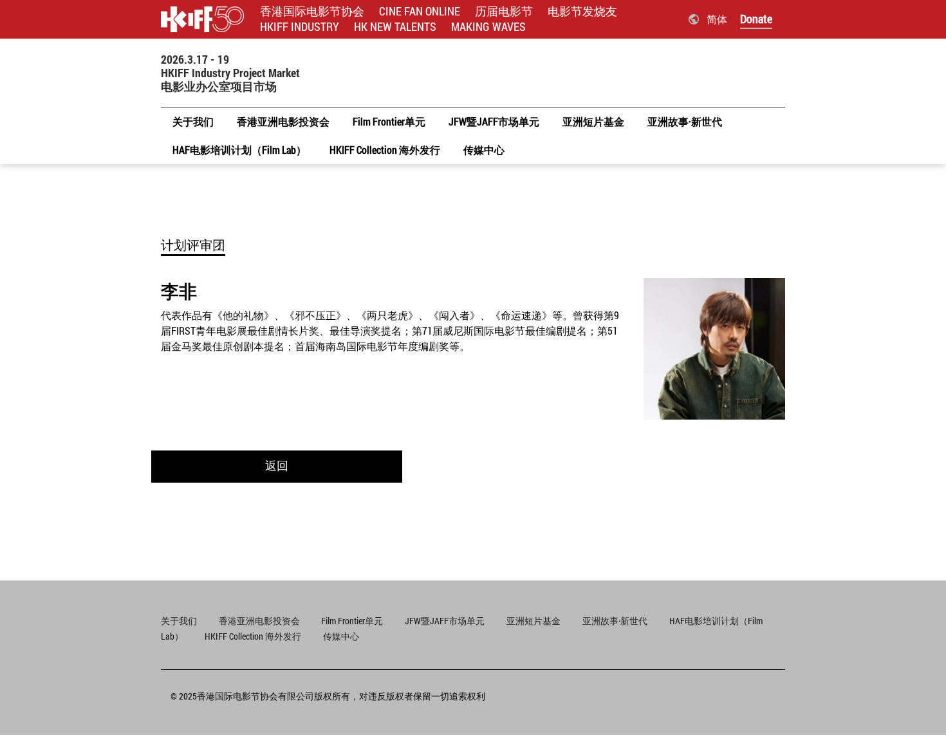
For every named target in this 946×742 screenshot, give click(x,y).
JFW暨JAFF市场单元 (445, 621)
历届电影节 (504, 11)
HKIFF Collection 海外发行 (253, 636)
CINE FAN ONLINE (419, 11)
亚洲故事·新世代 (614, 621)
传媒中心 (341, 636)
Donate (756, 18)
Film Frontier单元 (352, 621)
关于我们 (179, 621)
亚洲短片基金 (533, 621)
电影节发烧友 (582, 11)
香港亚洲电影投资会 (260, 621)
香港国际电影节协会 (312, 11)
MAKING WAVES (488, 26)
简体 (717, 19)
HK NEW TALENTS (395, 26)
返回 (276, 465)
